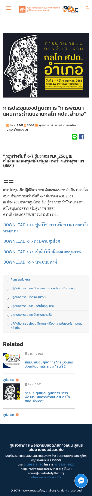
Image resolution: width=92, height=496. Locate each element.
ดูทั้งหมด (9, 380)
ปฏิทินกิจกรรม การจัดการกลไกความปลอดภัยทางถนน (43, 288)
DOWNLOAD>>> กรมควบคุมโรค (31, 241)
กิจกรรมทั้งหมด (20, 279)
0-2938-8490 (33, 464)
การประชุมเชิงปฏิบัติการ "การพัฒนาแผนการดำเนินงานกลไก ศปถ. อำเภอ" (47, 397)
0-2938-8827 (64, 464)
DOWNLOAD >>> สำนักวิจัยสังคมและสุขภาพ (42, 251)
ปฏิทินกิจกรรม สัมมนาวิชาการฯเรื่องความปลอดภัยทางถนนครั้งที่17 (46, 325)
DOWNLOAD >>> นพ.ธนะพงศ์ (30, 262)
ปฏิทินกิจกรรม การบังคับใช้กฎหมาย (32, 306)
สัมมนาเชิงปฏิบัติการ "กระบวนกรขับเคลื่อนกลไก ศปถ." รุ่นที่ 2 (49, 364)
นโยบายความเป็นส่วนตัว (46, 477)
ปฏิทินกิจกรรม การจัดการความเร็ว (31, 315)
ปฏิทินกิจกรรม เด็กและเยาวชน (29, 297)
